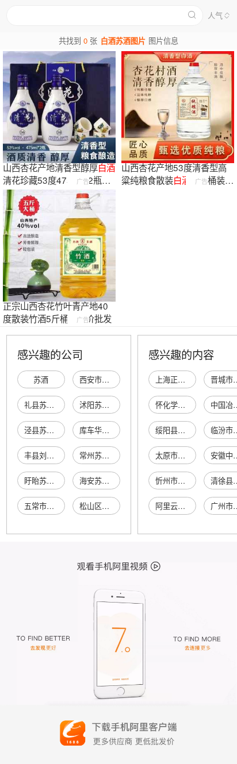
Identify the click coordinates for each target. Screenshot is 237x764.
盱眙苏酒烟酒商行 (54, 480)
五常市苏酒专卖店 (54, 505)
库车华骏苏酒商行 (109, 430)
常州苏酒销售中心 (109, 455)
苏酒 (40, 379)
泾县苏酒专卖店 (50, 430)
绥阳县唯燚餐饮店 (185, 430)
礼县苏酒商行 (46, 404)
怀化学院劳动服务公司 (192, 404)
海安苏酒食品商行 (109, 480)
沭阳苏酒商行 (101, 404)
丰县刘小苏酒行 (50, 455)
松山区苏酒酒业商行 (113, 505)
